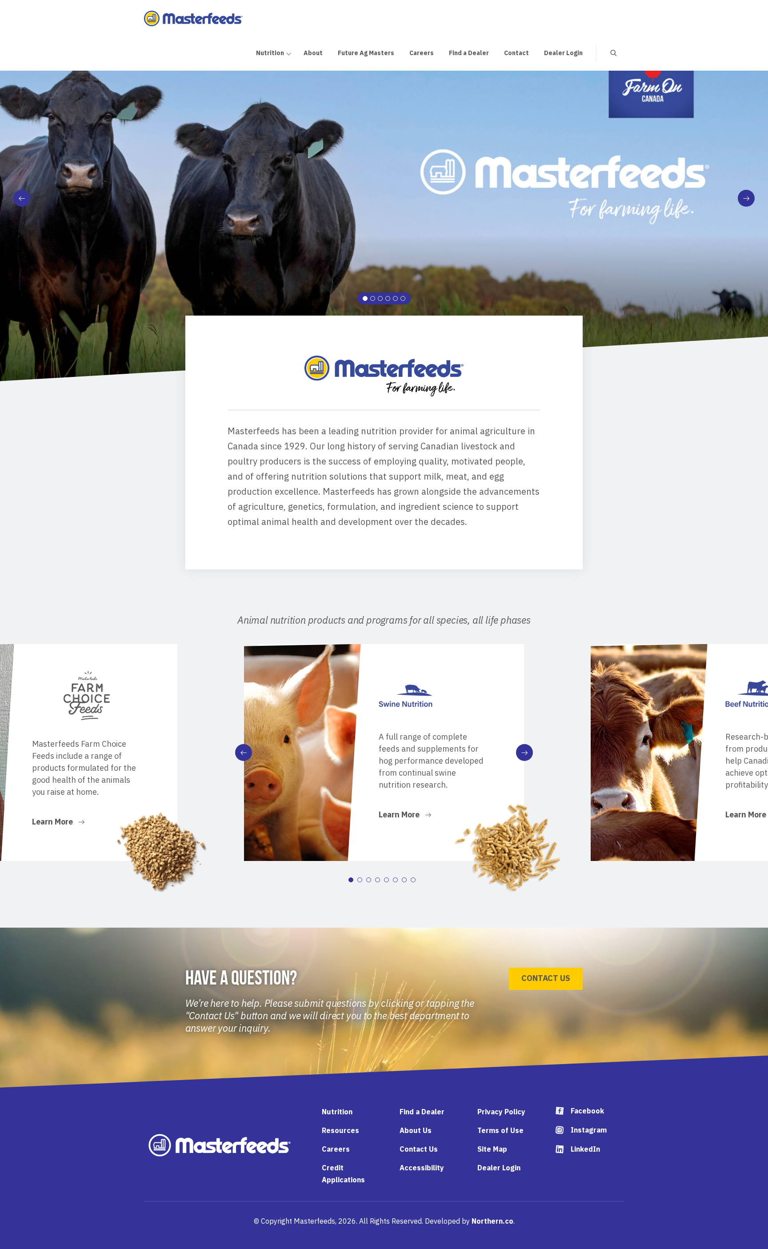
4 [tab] (387, 298)
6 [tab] (402, 298)
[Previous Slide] (21, 198)
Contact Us (545, 978)
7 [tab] (404, 879)
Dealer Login (498, 1167)
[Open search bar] (606, 53)
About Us (416, 1130)
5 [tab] (395, 298)
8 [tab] (413, 879)
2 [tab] (372, 298)
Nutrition (337, 1111)
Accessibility (422, 1167)
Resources (340, 1130)
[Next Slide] (746, 198)
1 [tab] (365, 298)
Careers (336, 1149)
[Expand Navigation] (288, 52)
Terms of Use (500, 1130)
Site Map (492, 1149)
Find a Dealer (422, 1111)
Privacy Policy (501, 1111)
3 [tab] (380, 298)
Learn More (53, 823)
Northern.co (492, 1221)
